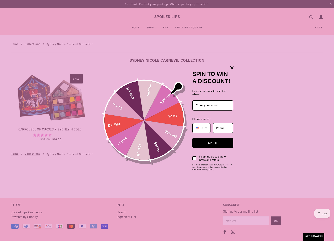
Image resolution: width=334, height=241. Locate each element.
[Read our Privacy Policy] (231, 165)
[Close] (232, 67)
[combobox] (201, 128)
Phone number (201, 119)
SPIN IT (213, 142)
